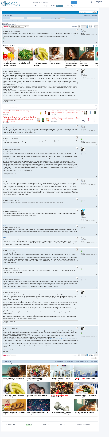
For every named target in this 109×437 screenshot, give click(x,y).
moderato (13, 24)
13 (84, 33)
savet (4, 225)
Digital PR (46, 424)
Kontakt (66, 6)
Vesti (43, 6)
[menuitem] (11, 15)
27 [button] (94, 26)
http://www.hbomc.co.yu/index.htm (58, 338)
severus (82, 215)
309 (85, 129)
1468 (85, 219)
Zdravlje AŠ (51, 6)
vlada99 (9, 24)
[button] (79, 26)
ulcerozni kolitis (5, 23)
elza (81, 29)
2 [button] (85, 26)
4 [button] (89, 26)
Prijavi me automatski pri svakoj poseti (50, 18)
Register (99, 2)
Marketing (29, 424)
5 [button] (91, 26)
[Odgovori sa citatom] (77, 30)
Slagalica (73, 6)
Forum (59, 6)
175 (85, 77)
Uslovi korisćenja (10, 424)
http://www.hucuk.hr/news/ (9, 94)
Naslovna (36, 6)
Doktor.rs (87, 424)
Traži (73, 2)
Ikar (81, 73)
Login (91, 2)
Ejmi (82, 125)
